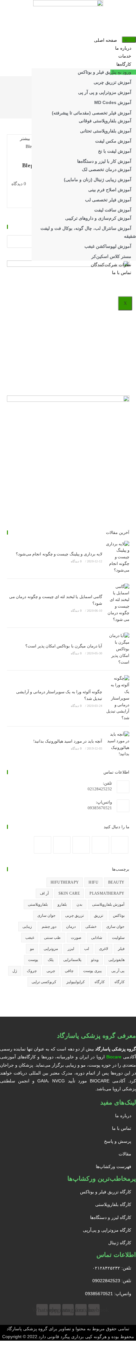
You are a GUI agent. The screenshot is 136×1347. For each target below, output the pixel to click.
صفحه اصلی (105, 40)
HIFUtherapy (65, 882)
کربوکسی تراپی (44, 982)
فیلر (121, 948)
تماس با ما (121, 272)
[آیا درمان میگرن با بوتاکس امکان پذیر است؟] (117, 649)
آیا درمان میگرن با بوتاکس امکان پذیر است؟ (63, 646)
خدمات (124, 56)
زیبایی (27, 926)
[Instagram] (100, 845)
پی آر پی (118, 971)
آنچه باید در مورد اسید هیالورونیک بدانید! (67, 741)
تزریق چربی (74, 915)
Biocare (113, 1056)
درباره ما (123, 48)
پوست (33, 960)
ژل (14, 971)
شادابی (96, 937)
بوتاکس (119, 915)
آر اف (44, 893)
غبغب (29, 937)
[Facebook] (119, 845)
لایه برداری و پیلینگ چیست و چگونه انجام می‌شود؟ (59, 554)
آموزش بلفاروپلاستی (108, 904)
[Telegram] (42, 845)
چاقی (69, 971)
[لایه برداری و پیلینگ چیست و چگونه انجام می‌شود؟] (117, 557)
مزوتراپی (51, 948)
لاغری (103, 948)
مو (32, 948)
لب (86, 948)
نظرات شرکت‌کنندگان (111, 264)
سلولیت (118, 937)
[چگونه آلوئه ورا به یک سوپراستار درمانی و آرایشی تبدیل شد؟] (117, 698)
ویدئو (95, 960)
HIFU (93, 882)
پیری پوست (92, 971)
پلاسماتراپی (72, 960)
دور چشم (49, 926)
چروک (32, 971)
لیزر (71, 948)
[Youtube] (62, 845)
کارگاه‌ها (123, 64)
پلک (50, 960)
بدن (79, 904)
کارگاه (119, 982)
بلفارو (62, 904)
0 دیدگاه (18, 183)
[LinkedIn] (81, 845)
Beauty (116, 882)
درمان (71, 926)
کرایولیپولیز (75, 982)
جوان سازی (46, 915)
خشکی (90, 926)
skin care (69, 893)
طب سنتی (52, 937)
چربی (50, 971)
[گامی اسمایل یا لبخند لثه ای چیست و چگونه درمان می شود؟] (117, 603)
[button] (123, 72)
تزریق (98, 915)
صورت (76, 937)
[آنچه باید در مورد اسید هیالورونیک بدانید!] (117, 744)
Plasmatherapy (107, 893)
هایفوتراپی (116, 960)
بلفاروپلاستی (38, 904)
